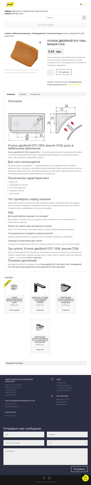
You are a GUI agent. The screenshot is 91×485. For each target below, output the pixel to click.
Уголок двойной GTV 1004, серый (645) (50, 267)
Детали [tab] (23, 94)
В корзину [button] (40, 310)
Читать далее (14, 310)
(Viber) (19, 385)
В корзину (63, 72)
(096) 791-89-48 (10, 392)
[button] (40, 43)
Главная (8, 33)
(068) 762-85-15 (30, 11)
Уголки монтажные (54, 33)
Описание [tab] (11, 94)
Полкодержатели (39, 33)
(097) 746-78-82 (10, 416)
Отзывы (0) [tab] (35, 94)
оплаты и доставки (34, 257)
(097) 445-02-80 (42, 11)
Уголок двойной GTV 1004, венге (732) (54, 264)
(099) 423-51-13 (17, 11)
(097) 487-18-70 (17, 14)
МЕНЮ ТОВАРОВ (47, 25)
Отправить (79, 469)
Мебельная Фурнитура (21, 33)
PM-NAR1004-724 (74, 85)
